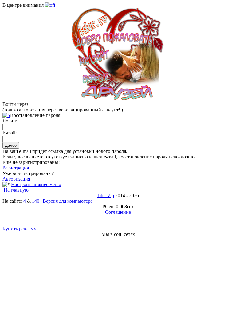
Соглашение (118, 212)
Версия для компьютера (67, 201)
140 (35, 201)
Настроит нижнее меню (36, 184)
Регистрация (15, 167)
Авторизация (16, 178)
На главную (16, 190)
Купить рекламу (19, 228)
